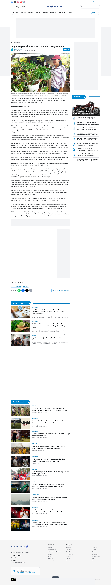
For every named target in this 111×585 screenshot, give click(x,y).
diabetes (25, 286)
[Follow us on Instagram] (18, 2)
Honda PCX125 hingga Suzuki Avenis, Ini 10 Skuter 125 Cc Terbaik (87, 144)
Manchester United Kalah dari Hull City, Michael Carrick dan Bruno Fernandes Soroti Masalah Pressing (48, 423)
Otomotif (62, 13)
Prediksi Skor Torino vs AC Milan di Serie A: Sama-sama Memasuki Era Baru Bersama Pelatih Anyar (50, 511)
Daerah (30, 13)
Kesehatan (17, 42)
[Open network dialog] (93, 1)
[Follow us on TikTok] (24, 2)
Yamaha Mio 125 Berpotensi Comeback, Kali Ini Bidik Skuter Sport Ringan (88, 150)
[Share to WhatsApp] (19, 290)
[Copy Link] (30, 290)
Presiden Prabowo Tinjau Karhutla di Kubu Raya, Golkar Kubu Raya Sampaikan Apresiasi (49, 447)
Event (93, 558)
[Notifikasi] (96, 1)
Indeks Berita (51, 561)
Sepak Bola (35, 418)
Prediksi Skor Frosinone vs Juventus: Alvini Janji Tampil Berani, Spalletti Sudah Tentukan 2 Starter (49, 524)
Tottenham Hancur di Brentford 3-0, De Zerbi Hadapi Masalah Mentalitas (51, 435)
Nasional (15, 13)
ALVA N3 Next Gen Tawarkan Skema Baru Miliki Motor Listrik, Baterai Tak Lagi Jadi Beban (87, 160)
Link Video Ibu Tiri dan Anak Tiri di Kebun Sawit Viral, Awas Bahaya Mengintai (87, 129)
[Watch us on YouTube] (21, 2)
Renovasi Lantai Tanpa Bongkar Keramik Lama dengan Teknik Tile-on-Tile (87, 134)
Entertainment (96, 556)
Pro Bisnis (38, 13)
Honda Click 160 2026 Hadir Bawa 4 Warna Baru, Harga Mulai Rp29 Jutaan (87, 155)
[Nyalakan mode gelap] (99, 1)
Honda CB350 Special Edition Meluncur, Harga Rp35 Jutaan (83, 113)
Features (94, 547)
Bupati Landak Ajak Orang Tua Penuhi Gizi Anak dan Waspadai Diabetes (50, 339)
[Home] (11, 42)
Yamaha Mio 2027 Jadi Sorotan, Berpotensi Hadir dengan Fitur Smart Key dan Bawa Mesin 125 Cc (88, 124)
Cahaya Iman (70, 561)
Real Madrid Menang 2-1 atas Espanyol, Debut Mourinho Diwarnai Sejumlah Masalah (48, 460)
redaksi (50, 547)
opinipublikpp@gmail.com (18, 562)
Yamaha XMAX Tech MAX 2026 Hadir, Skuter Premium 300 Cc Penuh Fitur (88, 139)
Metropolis (23, 13)
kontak (50, 554)
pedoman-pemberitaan (54, 552)
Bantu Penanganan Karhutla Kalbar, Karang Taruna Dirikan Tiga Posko (50, 473)
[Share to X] (27, 290)
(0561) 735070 (15, 558)
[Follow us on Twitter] (15, 2)
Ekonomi (45, 13)
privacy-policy (52, 549)
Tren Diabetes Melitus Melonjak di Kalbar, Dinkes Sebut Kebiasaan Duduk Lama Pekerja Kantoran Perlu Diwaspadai (49, 312)
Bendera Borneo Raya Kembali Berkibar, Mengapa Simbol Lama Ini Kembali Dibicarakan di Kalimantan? (88, 119)
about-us (50, 558)
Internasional (35, 495)
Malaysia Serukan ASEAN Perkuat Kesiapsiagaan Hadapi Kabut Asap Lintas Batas (49, 498)
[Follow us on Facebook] (12, 2)
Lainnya (70, 13)
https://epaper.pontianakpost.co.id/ (26, 572)
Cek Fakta (95, 554)
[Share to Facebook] (23, 290)
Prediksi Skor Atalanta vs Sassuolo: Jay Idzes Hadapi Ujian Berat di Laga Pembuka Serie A (48, 485)
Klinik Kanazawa (16, 286)
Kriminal (94, 549)
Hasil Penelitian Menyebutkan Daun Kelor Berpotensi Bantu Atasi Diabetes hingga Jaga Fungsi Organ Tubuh (50, 326)
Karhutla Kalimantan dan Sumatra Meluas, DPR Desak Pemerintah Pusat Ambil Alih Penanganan (49, 409)
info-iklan (50, 556)
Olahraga (53, 13)
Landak (34, 335)
